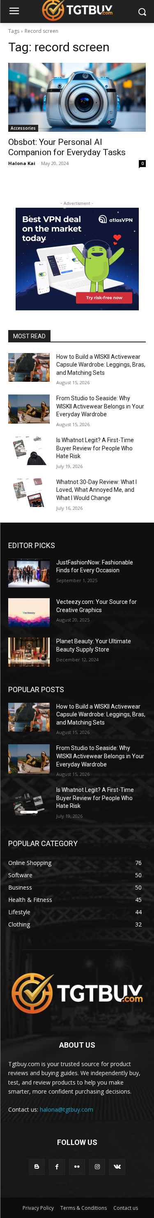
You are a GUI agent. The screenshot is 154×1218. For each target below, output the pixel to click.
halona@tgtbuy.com (66, 1109)
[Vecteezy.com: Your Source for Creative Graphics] (29, 612)
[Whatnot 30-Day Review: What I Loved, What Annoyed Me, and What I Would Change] (29, 492)
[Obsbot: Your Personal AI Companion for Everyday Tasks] (77, 97)
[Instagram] (97, 1167)
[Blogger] (37, 1167)
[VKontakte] (117, 1167)
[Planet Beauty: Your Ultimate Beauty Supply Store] (29, 652)
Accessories (23, 128)
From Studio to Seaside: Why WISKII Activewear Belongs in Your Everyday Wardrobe (100, 406)
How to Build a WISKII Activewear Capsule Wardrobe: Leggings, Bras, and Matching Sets (100, 364)
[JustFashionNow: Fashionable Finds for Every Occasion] (29, 573)
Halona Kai (21, 163)
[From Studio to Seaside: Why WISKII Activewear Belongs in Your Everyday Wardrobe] (29, 409)
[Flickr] (77, 1167)
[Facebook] (57, 1167)
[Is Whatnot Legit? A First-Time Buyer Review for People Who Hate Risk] (29, 450)
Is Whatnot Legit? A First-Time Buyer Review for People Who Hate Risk (95, 448)
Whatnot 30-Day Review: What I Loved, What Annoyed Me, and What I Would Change (96, 490)
